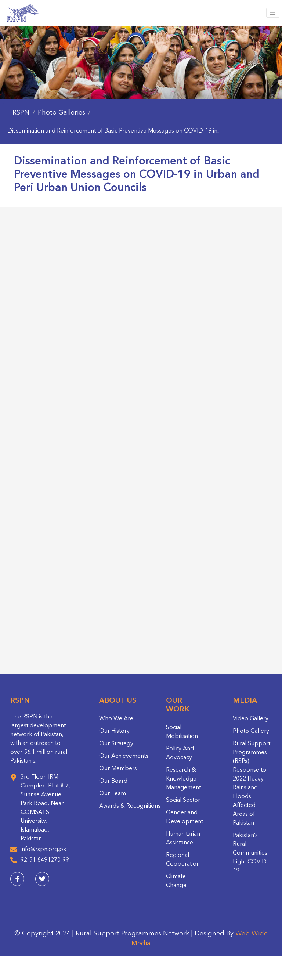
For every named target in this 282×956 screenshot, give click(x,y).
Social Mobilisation (182, 732)
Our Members (118, 769)
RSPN (20, 112)
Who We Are (116, 719)
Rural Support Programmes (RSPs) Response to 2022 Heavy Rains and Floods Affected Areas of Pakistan (251, 783)
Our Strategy (116, 744)
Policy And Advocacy (180, 753)
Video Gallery (250, 719)
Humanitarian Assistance (183, 838)
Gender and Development (184, 817)
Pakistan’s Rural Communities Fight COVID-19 (250, 853)
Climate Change (176, 881)
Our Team (112, 794)
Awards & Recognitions (129, 806)
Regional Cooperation (183, 859)
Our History (114, 731)
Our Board (113, 781)
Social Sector (183, 800)
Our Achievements (123, 756)
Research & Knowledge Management (183, 779)
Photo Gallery (251, 731)
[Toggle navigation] (272, 13)
